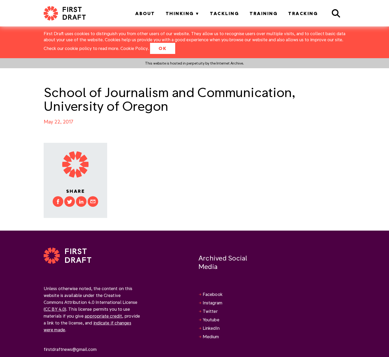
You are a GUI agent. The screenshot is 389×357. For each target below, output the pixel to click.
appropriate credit (103, 315)
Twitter (210, 311)
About (145, 13)
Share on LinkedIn (81, 201)
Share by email (93, 201)
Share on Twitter (69, 201)
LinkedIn (211, 328)
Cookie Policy (134, 48)
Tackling (224, 13)
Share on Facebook (58, 201)
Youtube (211, 319)
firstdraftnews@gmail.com (70, 349)
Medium (211, 336)
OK (163, 48)
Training (264, 13)
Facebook (213, 294)
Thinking (180, 13)
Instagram (212, 302)
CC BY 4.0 (55, 309)
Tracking (303, 13)
